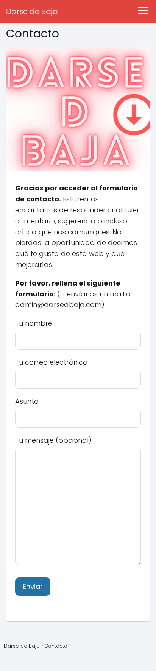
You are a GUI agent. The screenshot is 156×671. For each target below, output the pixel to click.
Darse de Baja (32, 11)
